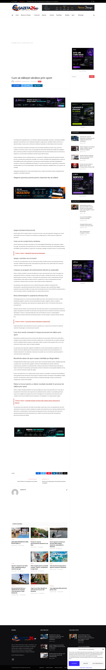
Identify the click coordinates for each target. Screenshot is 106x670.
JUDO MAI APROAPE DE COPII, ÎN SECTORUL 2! (20, 542)
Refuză (86, 663)
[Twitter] (6, 99)
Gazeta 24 (18, 81)
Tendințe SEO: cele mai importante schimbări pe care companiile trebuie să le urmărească (43, 1)
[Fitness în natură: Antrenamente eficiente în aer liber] (39, 533)
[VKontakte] (6, 107)
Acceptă (74, 663)
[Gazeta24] (25, 8)
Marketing (59, 15)
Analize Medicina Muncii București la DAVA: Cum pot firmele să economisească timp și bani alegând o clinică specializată (87, 208)
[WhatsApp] (6, 114)
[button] (103, 649)
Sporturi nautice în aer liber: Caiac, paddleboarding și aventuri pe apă (20, 567)
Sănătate (67, 15)
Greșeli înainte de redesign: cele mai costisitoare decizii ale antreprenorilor (86, 157)
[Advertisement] (53, 30)
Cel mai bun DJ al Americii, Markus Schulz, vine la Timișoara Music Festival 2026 (87, 165)
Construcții (37, 15)
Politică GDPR (82, 667)
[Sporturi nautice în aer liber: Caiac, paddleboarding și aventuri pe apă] (20, 556)
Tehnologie (80, 15)
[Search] (93, 15)
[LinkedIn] (6, 103)
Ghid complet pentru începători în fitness (85, 232)
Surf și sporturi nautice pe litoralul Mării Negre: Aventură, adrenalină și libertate (57, 544)
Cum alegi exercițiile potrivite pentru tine (58, 589)
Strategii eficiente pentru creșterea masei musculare (86, 225)
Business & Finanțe (26, 15)
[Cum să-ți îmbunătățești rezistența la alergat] (75, 218)
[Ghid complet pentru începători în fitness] (75, 233)
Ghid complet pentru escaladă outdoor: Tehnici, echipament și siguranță (39, 567)
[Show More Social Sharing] (44, 85)
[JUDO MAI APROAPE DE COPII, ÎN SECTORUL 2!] (20, 533)
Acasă (17, 15)
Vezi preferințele (97, 663)
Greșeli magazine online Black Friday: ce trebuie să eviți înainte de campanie (87, 148)
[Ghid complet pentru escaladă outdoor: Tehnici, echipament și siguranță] (39, 556)
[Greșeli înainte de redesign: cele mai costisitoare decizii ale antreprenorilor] (75, 157)
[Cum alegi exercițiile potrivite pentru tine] (58, 579)
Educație (44, 15)
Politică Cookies (89, 667)
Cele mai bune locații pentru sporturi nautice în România (58, 566)
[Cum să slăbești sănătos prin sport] (39, 60)
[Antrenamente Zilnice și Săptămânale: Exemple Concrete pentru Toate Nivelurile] (20, 579)
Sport (73, 15)
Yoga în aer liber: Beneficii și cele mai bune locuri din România (39, 589)
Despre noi (41, 667)
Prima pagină (14, 42)
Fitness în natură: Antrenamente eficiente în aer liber (39, 543)
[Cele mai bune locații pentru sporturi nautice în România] (58, 556)
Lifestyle (52, 15)
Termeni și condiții (58, 667)
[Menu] (12, 15)
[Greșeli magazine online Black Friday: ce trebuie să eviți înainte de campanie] (75, 148)
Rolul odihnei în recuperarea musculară (27, 481)
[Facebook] (6, 96)
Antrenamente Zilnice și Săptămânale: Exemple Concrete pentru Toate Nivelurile (18, 590)
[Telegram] (6, 110)
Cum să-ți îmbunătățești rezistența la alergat (86, 217)
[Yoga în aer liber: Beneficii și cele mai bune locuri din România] (39, 579)
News (18, 42)
